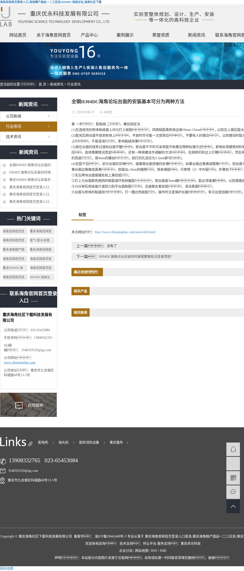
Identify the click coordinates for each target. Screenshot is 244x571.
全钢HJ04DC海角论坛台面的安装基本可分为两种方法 (31, 165)
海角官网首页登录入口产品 (15, 277)
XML (163, 550)
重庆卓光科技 (191, 543)
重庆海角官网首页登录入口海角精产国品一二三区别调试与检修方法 (31, 187)
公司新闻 (13, 116)
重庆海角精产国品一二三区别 (15, 249)
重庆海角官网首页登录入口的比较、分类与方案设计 (31, 194)
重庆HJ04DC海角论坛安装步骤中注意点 (31, 180)
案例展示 (125, 35)
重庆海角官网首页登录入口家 (42, 231)
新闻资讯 (196, 35)
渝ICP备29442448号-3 (110, 536)
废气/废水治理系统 (42, 240)
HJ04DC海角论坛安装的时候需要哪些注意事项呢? (31, 172)
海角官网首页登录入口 (15, 259)
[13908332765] (233, 463)
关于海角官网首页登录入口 (53, 36)
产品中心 (89, 35)
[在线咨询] (233, 449)
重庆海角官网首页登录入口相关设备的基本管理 (31, 201)
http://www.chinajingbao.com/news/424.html (125, 232)
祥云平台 (149, 543)
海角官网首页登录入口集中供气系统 (15, 240)
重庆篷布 (116, 442)
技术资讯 (13, 137)
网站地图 (142, 550)
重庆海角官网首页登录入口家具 (42, 249)
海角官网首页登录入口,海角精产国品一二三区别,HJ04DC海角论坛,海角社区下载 (51, 2)
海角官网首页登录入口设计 (15, 231)
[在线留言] (233, 492)
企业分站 (125, 550)
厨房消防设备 (89, 442)
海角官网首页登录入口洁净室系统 (42, 259)
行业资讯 (74, 84)
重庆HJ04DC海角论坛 (15, 268)
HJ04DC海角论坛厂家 (42, 277)
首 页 (42, 84)
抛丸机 (64, 442)
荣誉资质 (160, 35)
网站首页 (17, 35)
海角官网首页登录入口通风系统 (42, 268)
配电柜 (43, 442)
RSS (154, 550)
